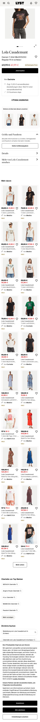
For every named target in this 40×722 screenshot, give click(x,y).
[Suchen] (8, 3)
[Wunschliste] (36, 3)
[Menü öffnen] (4, 3)
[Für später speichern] (36, 57)
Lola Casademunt (15, 52)
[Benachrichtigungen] (31, 3)
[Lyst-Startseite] (20, 3)
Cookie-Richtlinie (19, 679)
